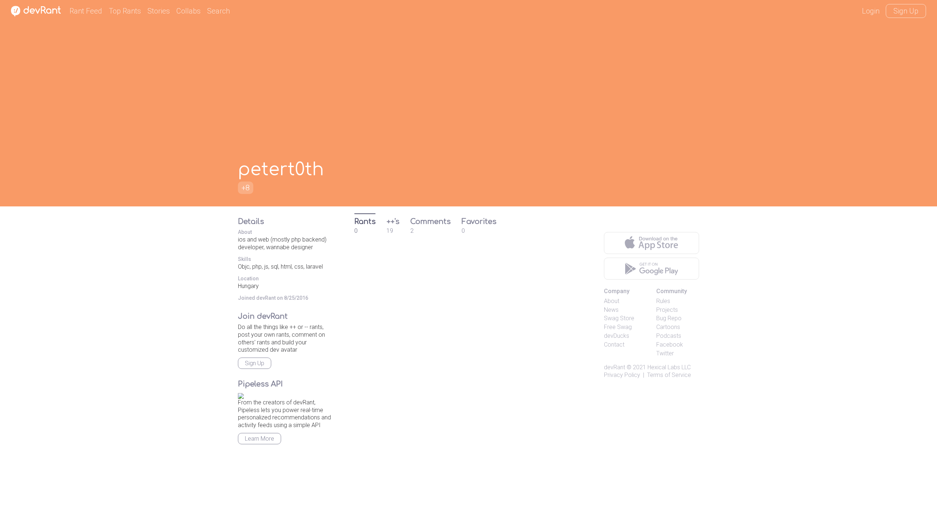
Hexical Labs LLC (669, 367)
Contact (614, 344)
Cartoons (668, 327)
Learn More (259, 438)
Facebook (669, 344)
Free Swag (618, 327)
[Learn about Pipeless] (241, 394)
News (611, 309)
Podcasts (668, 335)
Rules (663, 301)
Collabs (188, 11)
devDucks (616, 335)
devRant (614, 367)
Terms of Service (669, 374)
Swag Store (619, 318)
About (611, 301)
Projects (667, 309)
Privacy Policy (622, 374)
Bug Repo (669, 318)
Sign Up (905, 11)
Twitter (665, 353)
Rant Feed (86, 11)
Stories (159, 11)
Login (871, 11)
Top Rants (125, 11)
